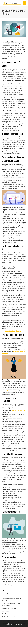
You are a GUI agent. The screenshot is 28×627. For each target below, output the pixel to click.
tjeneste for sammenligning (10, 391)
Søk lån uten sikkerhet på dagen (11, 617)
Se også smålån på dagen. (13, 331)
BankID (4, 96)
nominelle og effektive (18, 410)
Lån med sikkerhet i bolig (9, 608)
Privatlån (4, 614)
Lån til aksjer (5, 611)
